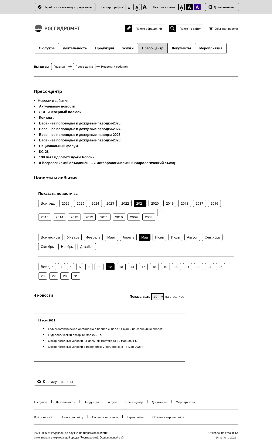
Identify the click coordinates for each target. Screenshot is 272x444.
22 (198, 266)
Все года (48, 203)
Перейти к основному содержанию (68, 7)
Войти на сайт (44, 417)
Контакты (47, 117)
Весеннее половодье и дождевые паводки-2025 (79, 134)
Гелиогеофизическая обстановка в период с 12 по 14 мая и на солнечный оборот (105, 329)
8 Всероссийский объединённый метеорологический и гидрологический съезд (107, 163)
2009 (134, 217)
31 (76, 276)
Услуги (128, 48)
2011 (104, 217)
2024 (95, 203)
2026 (65, 203)
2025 (80, 203)
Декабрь (86, 246)
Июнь (159, 237)
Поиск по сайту (190, 28)
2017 (199, 203)
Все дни (47, 266)
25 (220, 266)
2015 (44, 217)
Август (192, 237)
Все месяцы (50, 237)
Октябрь (47, 246)
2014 (59, 217)
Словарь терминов (105, 417)
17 (143, 266)
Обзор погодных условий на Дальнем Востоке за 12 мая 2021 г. (92, 340)
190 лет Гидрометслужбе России (67, 157)
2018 (184, 203)
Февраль (93, 237)
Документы (181, 48)
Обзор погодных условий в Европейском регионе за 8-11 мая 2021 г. (96, 346)
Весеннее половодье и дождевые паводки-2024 (79, 129)
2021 (140, 203)
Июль (175, 237)
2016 (214, 203)
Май (144, 237)
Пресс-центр (152, 48)
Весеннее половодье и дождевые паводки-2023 (79, 123)
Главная (59, 66)
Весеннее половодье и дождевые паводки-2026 (79, 140)
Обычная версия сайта (168, 417)
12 (110, 266)
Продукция (104, 48)
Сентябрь (212, 237)
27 (54, 276)
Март (111, 237)
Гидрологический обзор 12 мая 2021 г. (75, 334)
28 (65, 276)
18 (154, 266)
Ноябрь (67, 246)
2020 (155, 203)
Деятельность (75, 48)
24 (209, 266)
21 (187, 266)
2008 (149, 217)
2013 (74, 217)
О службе (47, 48)
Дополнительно (224, 7)
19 (165, 266)
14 (132, 266)
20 (176, 266)
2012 (89, 217)
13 (121, 266)
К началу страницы (58, 381)
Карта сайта (135, 417)
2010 (119, 217)
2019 (170, 203)
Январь (73, 237)
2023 (110, 203)
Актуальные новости (57, 106)
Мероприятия (210, 48)
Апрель (128, 237)
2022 (125, 203)
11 (99, 266)
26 (43, 276)
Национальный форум (58, 146)
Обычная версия (226, 29)
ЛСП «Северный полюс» (60, 112)
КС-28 (44, 151)
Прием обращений (149, 28)
